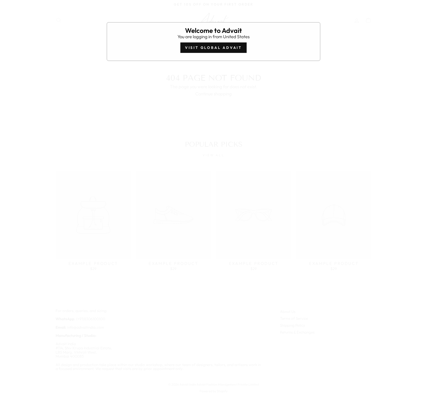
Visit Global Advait (213, 47)
